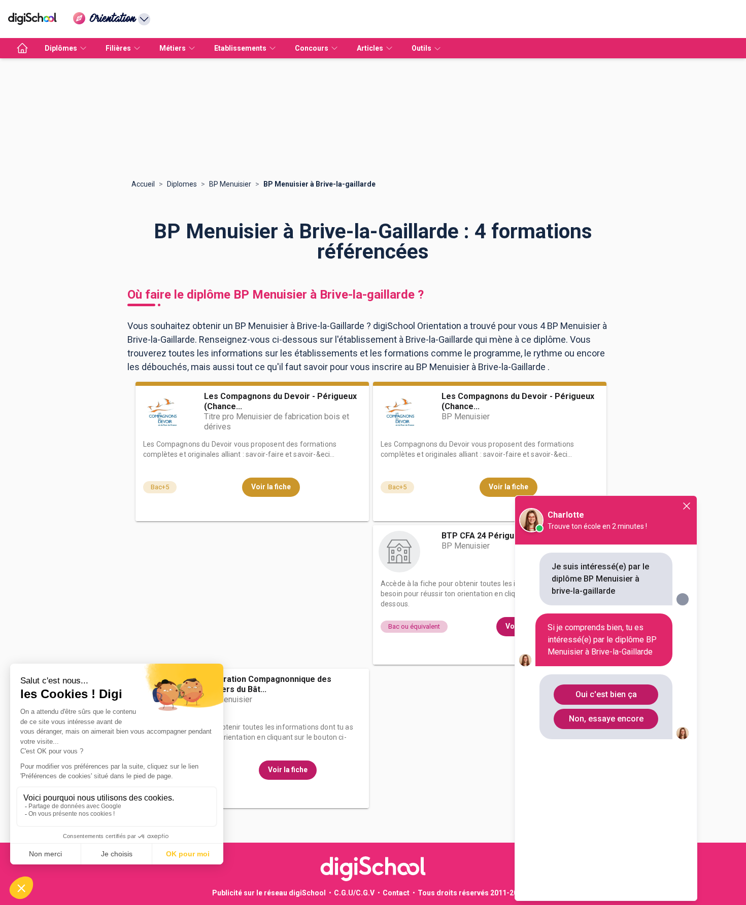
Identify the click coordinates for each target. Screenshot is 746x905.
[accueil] (22, 48)
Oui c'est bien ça (606, 694)
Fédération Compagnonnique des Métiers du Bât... (267, 684)
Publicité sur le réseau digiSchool (269, 893)
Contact (396, 893)
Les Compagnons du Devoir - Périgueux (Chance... (280, 401)
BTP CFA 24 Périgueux (485, 535)
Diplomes (182, 184)
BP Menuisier (230, 184)
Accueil (143, 184)
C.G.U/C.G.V (354, 893)
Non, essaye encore (606, 718)
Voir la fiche (271, 487)
